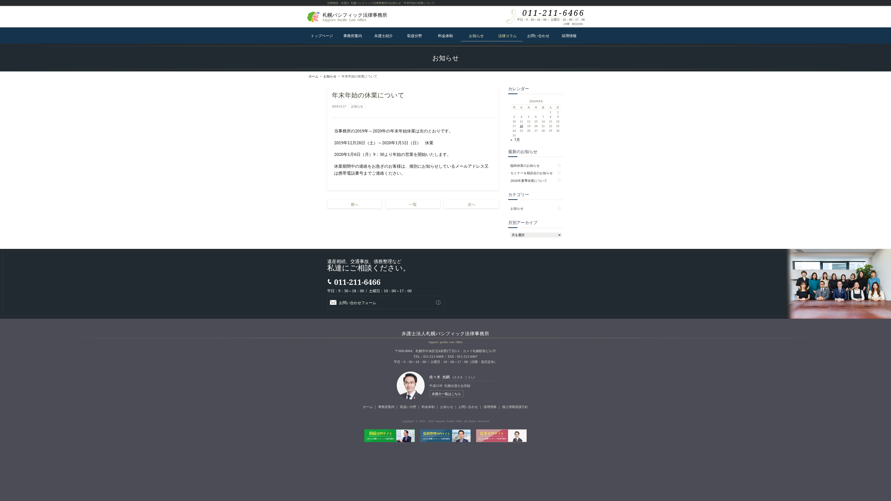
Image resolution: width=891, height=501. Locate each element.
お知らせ (476, 35)
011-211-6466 (553, 12)
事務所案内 (352, 35)
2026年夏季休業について (528, 180)
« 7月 (515, 139)
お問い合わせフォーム (357, 302)
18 (521, 126)
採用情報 (569, 35)
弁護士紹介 (383, 35)
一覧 (413, 204)
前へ (354, 204)
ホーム (368, 406)
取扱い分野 (408, 406)
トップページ (322, 35)
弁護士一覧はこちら (446, 393)
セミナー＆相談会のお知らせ (531, 172)
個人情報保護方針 (515, 406)
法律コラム (507, 35)
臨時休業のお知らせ (525, 165)
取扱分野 (414, 35)
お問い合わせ (538, 35)
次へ (471, 204)
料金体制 (445, 35)
